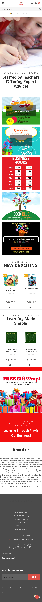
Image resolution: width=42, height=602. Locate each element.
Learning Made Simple (21, 321)
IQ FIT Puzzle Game (32, 288)
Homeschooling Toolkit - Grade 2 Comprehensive (11, 350)
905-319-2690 (25, 536)
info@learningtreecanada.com (23, 539)
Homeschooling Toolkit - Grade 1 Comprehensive (31, 350)
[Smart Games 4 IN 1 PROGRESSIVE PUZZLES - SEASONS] (10, 280)
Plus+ (3, 592)
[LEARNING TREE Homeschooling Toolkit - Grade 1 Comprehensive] (31, 337)
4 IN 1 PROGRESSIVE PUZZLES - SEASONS (10, 289)
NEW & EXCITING (21, 265)
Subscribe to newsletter (12, 570)
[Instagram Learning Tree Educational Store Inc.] (17, 546)
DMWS (36, 588)
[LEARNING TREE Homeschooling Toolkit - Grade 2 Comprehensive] (11, 337)
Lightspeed (23, 588)
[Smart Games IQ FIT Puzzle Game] (31, 280)
